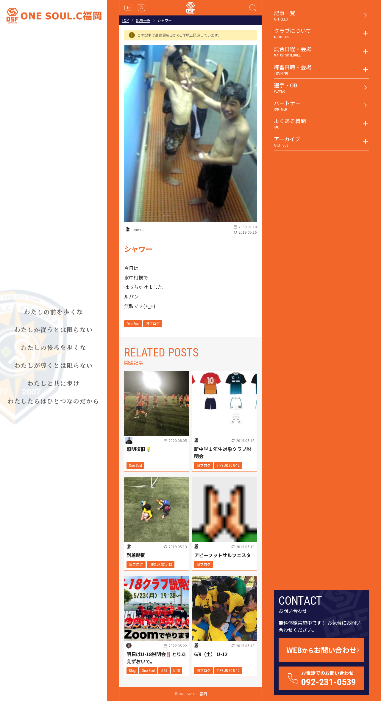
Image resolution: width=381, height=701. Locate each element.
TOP (125, 20)
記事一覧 (143, 20)
